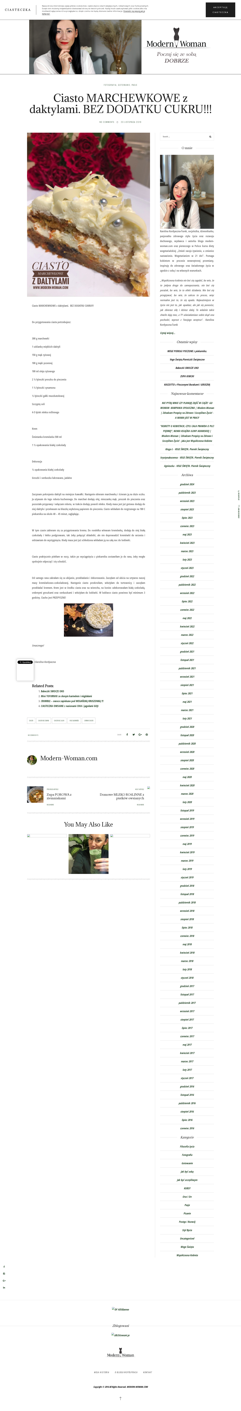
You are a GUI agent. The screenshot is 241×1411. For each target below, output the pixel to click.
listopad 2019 (187, 810)
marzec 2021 (187, 710)
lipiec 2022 (187, 601)
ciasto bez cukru (43, 720)
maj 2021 (186, 702)
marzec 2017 (187, 1061)
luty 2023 (187, 559)
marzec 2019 (187, 860)
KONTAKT (147, 1372)
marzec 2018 (187, 961)
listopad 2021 (187, 660)
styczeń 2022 (187, 643)
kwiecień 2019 (187, 852)
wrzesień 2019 (187, 819)
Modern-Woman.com (68, 758)
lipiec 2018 (187, 927)
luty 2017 (187, 1070)
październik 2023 (187, 492)
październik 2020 (187, 743)
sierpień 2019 (187, 827)
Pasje (134, 84)
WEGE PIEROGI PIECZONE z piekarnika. (187, 351)
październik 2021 (187, 668)
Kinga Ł (169, 449)
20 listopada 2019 (131, 122)
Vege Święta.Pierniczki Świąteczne (187, 359)
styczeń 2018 (187, 978)
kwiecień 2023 (187, 543)
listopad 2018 (187, 894)
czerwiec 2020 (187, 768)
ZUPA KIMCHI (187, 376)
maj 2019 (186, 844)
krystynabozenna (169, 457)
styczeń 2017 (187, 1078)
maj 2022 (186, 618)
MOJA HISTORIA (101, 1372)
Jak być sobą (187, 1171)
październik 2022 (187, 584)
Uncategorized (187, 1238)
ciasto (31, 720)
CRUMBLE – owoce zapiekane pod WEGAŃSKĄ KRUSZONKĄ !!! (72, 701)
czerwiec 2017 (187, 1036)
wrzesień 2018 (187, 911)
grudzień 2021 (187, 651)
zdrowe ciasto (88, 720)
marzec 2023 (187, 551)
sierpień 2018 (187, 919)
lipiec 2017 (187, 1028)
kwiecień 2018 (187, 952)
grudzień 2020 (187, 727)
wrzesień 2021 (187, 676)
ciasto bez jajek (59, 720)
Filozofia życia (187, 1146)
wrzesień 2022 (187, 593)
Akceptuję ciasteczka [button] (220, 9)
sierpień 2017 (187, 1019)
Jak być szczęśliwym (187, 1180)
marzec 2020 (187, 794)
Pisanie (187, 1213)
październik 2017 (187, 1003)
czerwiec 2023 (187, 526)
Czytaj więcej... (167, 333)
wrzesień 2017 (187, 1011)
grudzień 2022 (187, 576)
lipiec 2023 (187, 518)
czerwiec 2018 (187, 936)
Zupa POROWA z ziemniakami (59, 796)
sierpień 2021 (187, 685)
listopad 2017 (187, 994)
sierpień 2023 (187, 509)
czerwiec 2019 (187, 835)
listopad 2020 (187, 735)
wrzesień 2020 (187, 752)
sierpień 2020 (187, 760)
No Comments (107, 122)
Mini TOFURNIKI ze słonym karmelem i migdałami (66, 696)
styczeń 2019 (187, 877)
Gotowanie (124, 84)
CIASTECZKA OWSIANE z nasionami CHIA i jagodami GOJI (70, 706)
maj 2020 (186, 777)
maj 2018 (186, 944)
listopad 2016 (187, 1095)
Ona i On (186, 1196)
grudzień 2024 (187, 484)
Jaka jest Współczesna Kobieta (196, 441)
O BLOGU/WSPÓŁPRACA (126, 1372)
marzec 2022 (187, 635)
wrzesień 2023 (187, 501)
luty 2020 (187, 802)
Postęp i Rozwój (187, 1222)
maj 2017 (186, 1044)
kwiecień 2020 (187, 785)
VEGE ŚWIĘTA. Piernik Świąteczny (192, 449)
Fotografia (110, 84)
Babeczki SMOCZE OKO (52, 691)
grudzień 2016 (187, 1086)
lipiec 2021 (187, 693)
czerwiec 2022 (187, 610)
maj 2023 (186, 534)
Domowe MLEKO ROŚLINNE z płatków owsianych (122, 796)
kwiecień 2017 (187, 1053)
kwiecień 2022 (187, 626)
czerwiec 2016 (187, 1128)
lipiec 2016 (187, 1120)
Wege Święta (187, 1247)
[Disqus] (88, 931)
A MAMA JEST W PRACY (187, 417)
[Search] (210, 137)
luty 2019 (187, 869)
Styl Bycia (187, 1230)
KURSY (187, 1188)
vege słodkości (74, 720)
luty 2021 (187, 718)
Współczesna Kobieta (187, 1255)
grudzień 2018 (187, 886)
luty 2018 (187, 969)
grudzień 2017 (187, 986)
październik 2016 (187, 1103)
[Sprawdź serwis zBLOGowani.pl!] (120, 1335)
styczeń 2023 (187, 568)
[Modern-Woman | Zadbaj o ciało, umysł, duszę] (120, 41)
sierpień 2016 (187, 1111)
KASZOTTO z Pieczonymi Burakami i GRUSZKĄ (187, 384)
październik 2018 (187, 902)
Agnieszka (169, 466)
